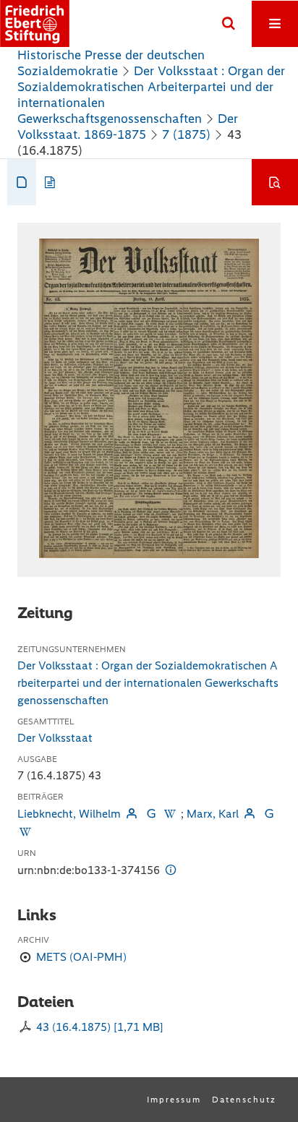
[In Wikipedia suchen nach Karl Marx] (25, 832)
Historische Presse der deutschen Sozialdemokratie (111, 63)
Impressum (174, 1100)
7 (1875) (186, 134)
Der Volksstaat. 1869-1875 (127, 126)
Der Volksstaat (55, 738)
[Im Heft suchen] (275, 182)
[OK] (228, 24)
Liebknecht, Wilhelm (69, 814)
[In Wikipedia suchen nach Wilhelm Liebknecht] (170, 814)
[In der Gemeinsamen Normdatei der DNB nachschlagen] (150, 814)
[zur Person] (132, 814)
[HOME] (34, 23)
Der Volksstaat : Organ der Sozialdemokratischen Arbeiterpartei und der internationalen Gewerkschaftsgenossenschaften (147, 683)
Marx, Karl (213, 814)
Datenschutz (244, 1100)
